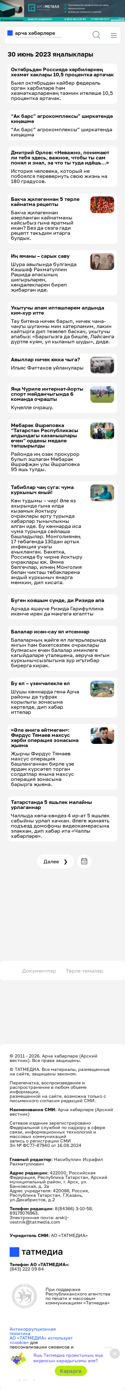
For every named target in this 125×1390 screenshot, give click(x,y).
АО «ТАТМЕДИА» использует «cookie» (41, 1340)
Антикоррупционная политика (33, 1331)
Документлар (39, 970)
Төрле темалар (84, 970)
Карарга (70, 1371)
